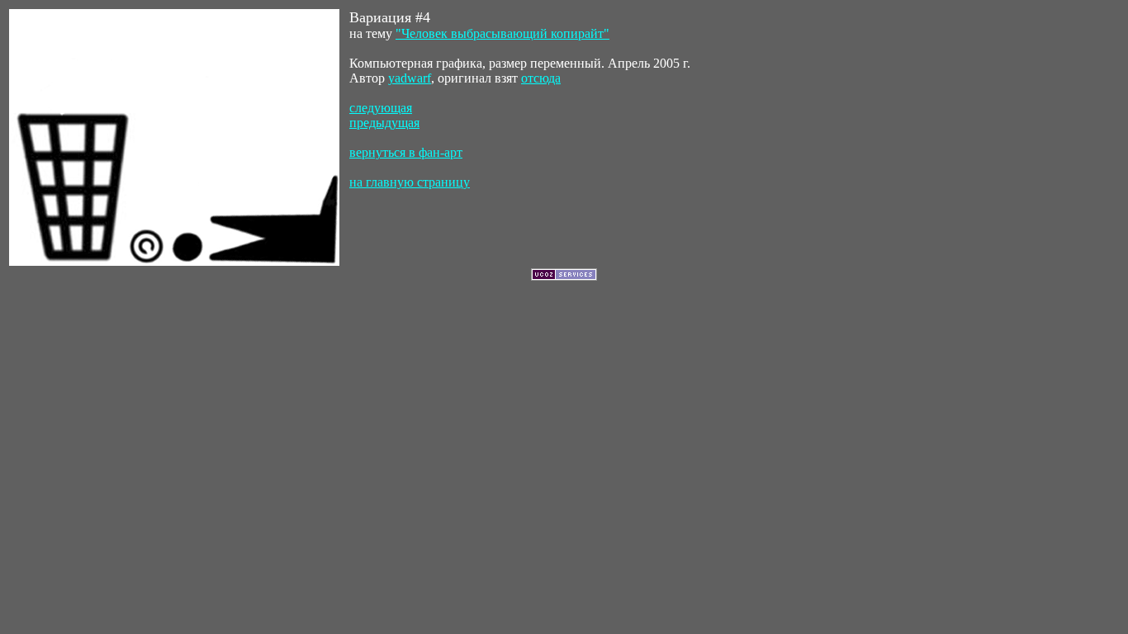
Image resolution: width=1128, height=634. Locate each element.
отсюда (541, 78)
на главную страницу (409, 182)
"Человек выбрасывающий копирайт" (502, 33)
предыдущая (384, 123)
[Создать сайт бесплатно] (564, 276)
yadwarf (409, 78)
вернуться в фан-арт (405, 152)
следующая (380, 108)
